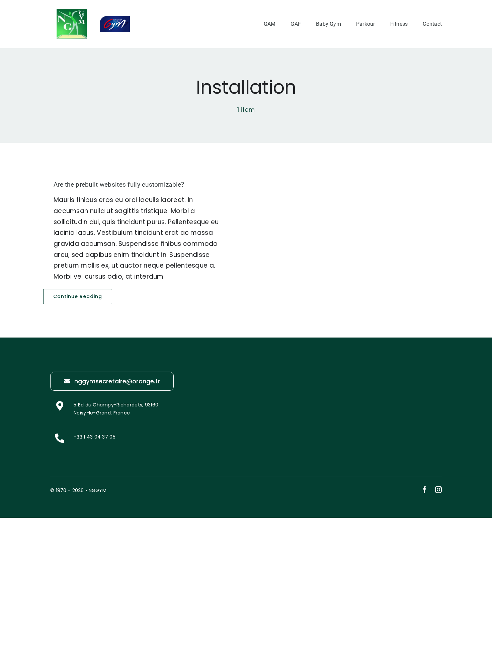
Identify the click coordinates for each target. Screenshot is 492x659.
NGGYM (97, 490)
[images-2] (72, 12)
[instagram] (438, 489)
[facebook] (424, 489)
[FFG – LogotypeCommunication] (115, 19)
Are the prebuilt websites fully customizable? (119, 184)
